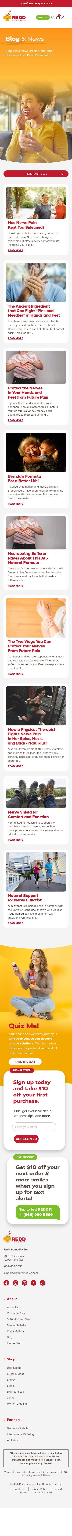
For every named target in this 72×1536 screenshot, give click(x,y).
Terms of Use (17, 1489)
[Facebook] (6, 1283)
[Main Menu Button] (67, 17)
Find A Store (14, 1343)
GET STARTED (26, 1139)
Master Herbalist (17, 1325)
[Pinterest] (24, 1283)
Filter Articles (36, 174)
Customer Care (16, 1313)
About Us (12, 1307)
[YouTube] (33, 1283)
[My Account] (62, 17)
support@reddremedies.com (20, 1273)
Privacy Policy (39, 1489)
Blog (10, 1337)
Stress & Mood (15, 1374)
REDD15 (45, 1209)
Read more (15, 250)
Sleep (10, 1386)
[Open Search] (53, 17)
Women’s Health (17, 1404)
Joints (10, 1398)
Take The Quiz (25, 1062)
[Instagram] (15, 1283)
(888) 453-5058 (43, 3)
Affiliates (12, 1440)
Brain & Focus (15, 1392)
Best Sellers (14, 1368)
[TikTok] (42, 1283)
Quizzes (43, 17)
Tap (22, 1209)
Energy (11, 1380)
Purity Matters (15, 1331)
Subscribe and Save (19, 1319)
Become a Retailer (18, 1428)
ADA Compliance (43, 1492)
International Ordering (20, 1434)
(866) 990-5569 (38, 1214)
